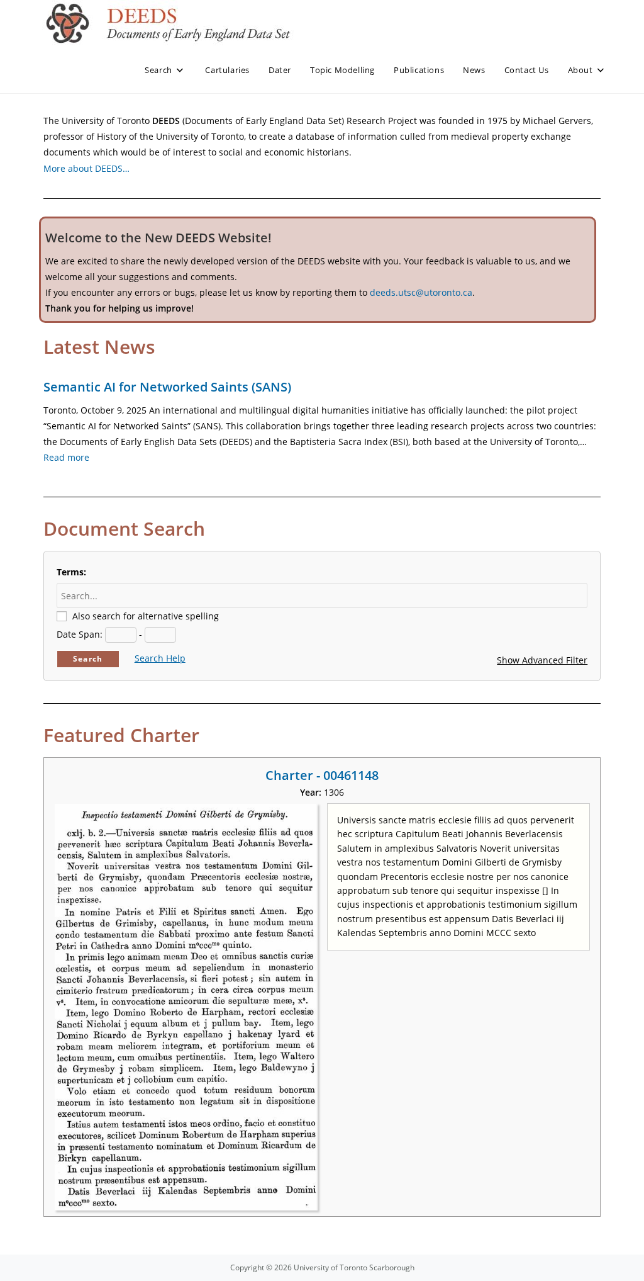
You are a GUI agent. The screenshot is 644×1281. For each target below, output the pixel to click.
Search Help (160, 658)
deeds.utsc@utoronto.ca (421, 292)
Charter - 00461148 (322, 775)
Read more (66, 457)
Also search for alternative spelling (145, 616)
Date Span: (80, 634)
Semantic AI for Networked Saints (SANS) (167, 386)
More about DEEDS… (86, 168)
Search (88, 658)
